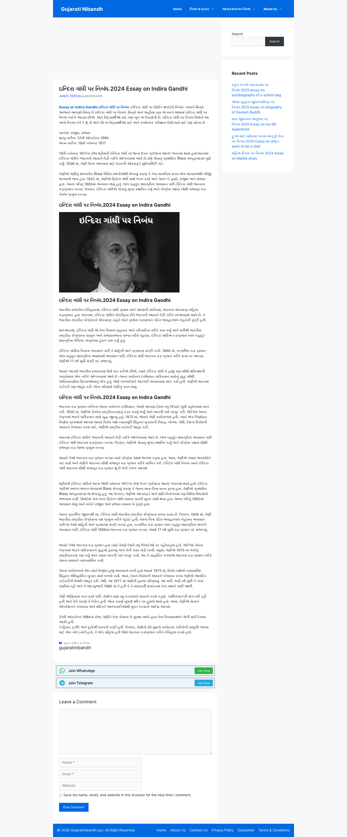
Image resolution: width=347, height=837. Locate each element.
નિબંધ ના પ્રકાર (199, 9)
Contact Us (199, 830)
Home (177, 9)
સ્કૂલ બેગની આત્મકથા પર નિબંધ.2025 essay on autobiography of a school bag (256, 90)
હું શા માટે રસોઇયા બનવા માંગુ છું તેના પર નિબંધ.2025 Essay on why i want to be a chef (257, 141)
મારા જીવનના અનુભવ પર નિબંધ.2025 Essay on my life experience (254, 124)
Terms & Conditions (274, 830)
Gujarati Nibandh (82, 9)
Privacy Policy (223, 830)
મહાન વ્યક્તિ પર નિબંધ (77, 643)
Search (237, 34)
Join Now (204, 670)
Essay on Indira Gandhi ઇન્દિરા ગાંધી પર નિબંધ (94, 107)
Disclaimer (246, 830)
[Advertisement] (135, 50)
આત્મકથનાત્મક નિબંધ (236, 9)
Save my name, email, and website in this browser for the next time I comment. (127, 795)
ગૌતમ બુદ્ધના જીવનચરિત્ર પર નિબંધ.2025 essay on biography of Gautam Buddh (257, 107)
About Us (270, 9)
